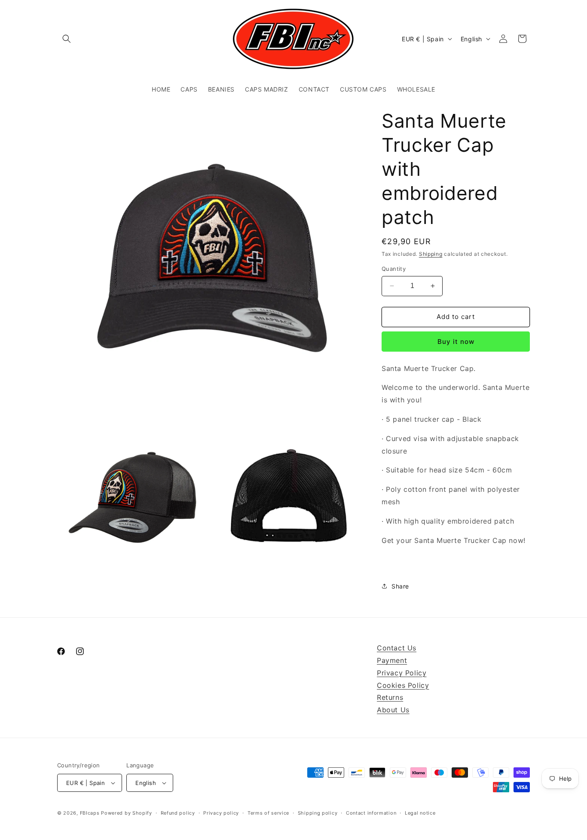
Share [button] (400, 586)
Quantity (394, 268)
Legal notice (420, 813)
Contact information (371, 813)
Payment (392, 660)
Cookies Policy (403, 685)
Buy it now (455, 341)
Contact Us (396, 648)
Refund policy (178, 813)
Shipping (431, 254)
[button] (66, 38)
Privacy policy (221, 813)
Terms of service (268, 813)
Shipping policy (318, 813)
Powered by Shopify (126, 813)
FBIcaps (90, 813)
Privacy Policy (401, 672)
